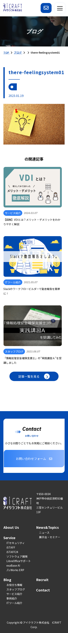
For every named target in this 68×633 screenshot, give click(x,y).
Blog (7, 579)
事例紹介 (11, 598)
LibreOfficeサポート (18, 561)
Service (9, 537)
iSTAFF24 (12, 552)
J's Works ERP (15, 570)
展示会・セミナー (49, 537)
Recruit (42, 579)
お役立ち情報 (14, 585)
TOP (6, 52)
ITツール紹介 (14, 603)
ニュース (44, 532)
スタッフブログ (15, 589)
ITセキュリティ (15, 543)
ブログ (18, 52)
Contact (43, 589)
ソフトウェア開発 (17, 556)
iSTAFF (10, 547)
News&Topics (47, 527)
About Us (11, 527)
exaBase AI (13, 565)
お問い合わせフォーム (31, 458)
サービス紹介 (14, 594)
